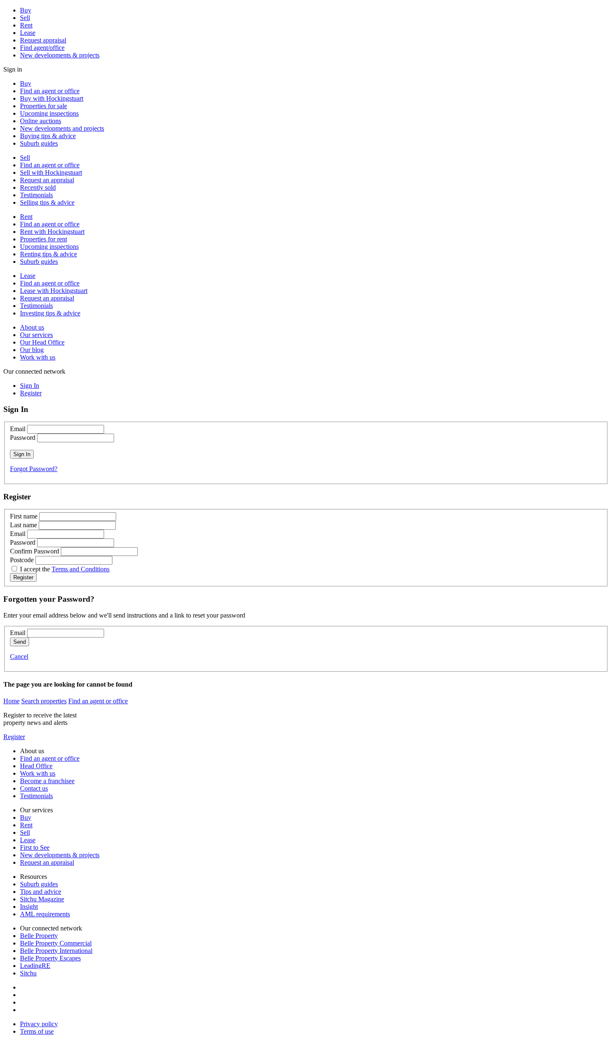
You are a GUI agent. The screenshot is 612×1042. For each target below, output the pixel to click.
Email (17, 428)
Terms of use (37, 1031)
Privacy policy (39, 1023)
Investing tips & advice (50, 313)
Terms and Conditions (80, 569)
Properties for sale (43, 105)
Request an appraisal (47, 180)
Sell (25, 17)
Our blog (32, 349)
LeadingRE (35, 965)
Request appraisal (43, 40)
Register (14, 736)
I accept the (64, 569)
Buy (25, 10)
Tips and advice (40, 891)
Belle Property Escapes (50, 958)
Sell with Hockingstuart (51, 172)
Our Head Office (42, 342)
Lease (27, 32)
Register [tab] (31, 393)
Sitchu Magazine (42, 899)
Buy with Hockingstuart (51, 98)
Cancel (19, 656)
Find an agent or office (50, 90)
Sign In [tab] (29, 385)
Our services (36, 334)
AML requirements (45, 914)
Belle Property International (56, 950)
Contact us (34, 788)
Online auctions (40, 120)
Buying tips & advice (48, 135)
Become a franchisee (47, 780)
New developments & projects (60, 55)
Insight (29, 906)
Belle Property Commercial (56, 943)
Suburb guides (39, 143)
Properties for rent (43, 239)
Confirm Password (34, 551)
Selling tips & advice (47, 202)
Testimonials (36, 194)
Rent (26, 25)
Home (11, 701)
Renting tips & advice (48, 254)
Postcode (22, 559)
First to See (35, 847)
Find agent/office (42, 47)
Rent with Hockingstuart (52, 231)
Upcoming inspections (49, 113)
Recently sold (38, 187)
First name (23, 516)
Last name (23, 524)
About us (32, 327)
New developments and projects (62, 128)
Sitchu (28, 973)
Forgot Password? (33, 468)
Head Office (36, 765)
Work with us (37, 357)
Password (22, 437)
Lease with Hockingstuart (53, 290)
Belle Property (39, 935)
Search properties (44, 701)
